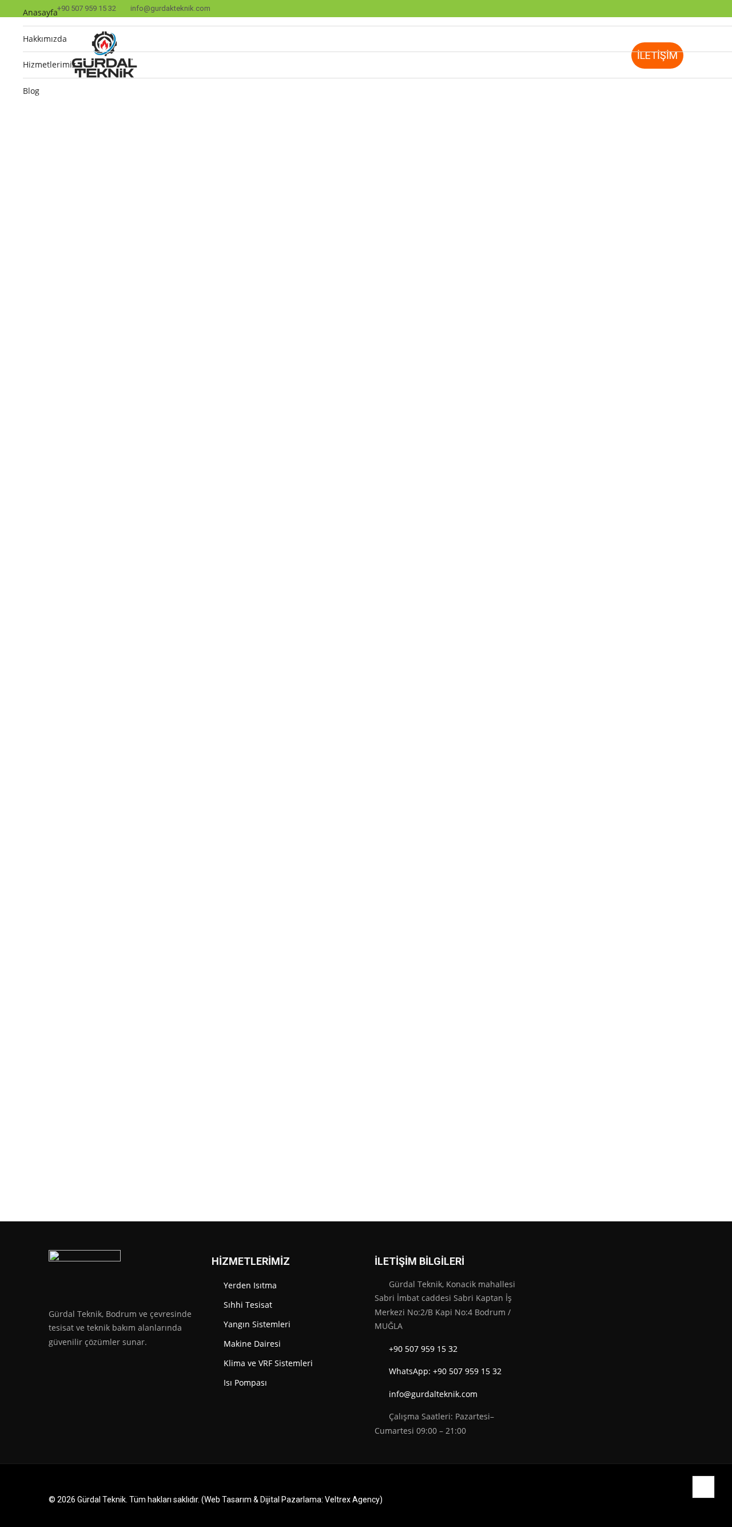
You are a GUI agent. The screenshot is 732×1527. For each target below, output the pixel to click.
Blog (31, 90)
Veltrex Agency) (354, 1499)
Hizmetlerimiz (49, 64)
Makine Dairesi (252, 1343)
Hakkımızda (45, 38)
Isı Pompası (245, 1382)
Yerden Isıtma (250, 1285)
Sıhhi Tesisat (248, 1304)
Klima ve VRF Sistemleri (268, 1363)
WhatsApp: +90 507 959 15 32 (445, 1371)
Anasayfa (40, 12)
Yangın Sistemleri (257, 1324)
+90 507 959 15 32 (423, 1348)
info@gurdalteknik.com (433, 1393)
